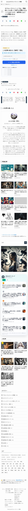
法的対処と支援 (7, 428)
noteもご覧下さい (17, 494)
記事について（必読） (18, 492)
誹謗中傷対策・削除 (9, 489)
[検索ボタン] (26, 1)
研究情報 (6, 431)
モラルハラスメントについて (7, 85)
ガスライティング (8, 398)
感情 (6, 468)
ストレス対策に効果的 (9, 492)
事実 (21, 461)
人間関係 (3, 463)
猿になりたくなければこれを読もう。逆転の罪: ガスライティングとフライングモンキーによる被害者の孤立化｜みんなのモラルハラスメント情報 (14, 286)
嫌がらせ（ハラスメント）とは (20, 489)
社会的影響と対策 (8, 434)
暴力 (15, 468)
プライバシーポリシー (8, 59)
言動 (24, 470)
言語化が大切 (16, 496)
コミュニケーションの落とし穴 (11, 401)
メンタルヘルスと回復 (9, 407)
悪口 (2, 468)
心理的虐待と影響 (8, 425)
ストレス (23, 455)
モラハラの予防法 (8, 410)
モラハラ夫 (4, 459)
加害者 (16, 463)
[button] (2, 21)
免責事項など (16, 497)
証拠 (2, 472)
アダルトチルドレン (5, 455)
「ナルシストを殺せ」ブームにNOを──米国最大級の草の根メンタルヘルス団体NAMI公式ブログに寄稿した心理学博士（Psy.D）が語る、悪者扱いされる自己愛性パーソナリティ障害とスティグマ (14, 294)
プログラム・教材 (8, 404)
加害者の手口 (5, 16)
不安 (18, 461)
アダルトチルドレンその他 (15, 455)
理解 (6, 470)
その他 (5, 446)
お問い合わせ (16, 499)
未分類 (5, 443)
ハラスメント (5, 83)
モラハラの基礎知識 (9, 413)
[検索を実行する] (25, 242)
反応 (20, 463)
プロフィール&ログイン (9, 503)
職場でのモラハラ (8, 437)
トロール (8, 457)
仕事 (7, 463)
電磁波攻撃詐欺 (19, 480)
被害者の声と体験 (8, 440)
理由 (2, 470)
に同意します (11, 59)
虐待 (19, 470)
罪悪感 (12, 470)
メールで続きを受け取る (14, 62)
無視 (23, 468)
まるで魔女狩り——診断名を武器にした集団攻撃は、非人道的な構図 (14, 311)
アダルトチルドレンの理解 (10, 395)
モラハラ (19, 457)
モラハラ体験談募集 (18, 501)
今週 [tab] (4, 279)
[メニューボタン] (1, 1)
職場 (15, 470)
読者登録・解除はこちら (18, 503)
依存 (10, 463)
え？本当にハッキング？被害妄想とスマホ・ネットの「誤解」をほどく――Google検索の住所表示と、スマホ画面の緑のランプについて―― (14, 303)
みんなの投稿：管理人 (14, 121)
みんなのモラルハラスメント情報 (14, 1)
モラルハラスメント (12, 83)
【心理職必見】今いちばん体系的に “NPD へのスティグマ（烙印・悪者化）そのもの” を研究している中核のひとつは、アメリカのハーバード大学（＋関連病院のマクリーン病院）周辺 (14, 327)
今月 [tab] (7, 279)
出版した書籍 (7, 490)
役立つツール (7, 422)
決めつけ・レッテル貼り (18, 490)
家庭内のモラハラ (8, 419)
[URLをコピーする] (25, 21)
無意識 (19, 468)
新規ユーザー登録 (8, 499)
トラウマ (3, 457)
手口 (9, 468)
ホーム (3, 489)
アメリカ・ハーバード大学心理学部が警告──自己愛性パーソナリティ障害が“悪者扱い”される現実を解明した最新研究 (14, 319)
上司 (14, 461)
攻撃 (14, 85)
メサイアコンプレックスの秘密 (9, 234)
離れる (6, 472)
